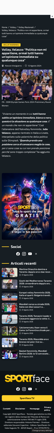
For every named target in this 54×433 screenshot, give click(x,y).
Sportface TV (27, 398)
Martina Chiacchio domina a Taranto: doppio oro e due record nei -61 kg (35, 272)
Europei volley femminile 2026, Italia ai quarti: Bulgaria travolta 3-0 (35, 295)
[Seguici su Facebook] (18, 253)
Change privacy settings (42, 430)
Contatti (6, 408)
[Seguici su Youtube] (30, 253)
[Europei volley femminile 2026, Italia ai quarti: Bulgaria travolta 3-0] (9, 295)
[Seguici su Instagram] (24, 253)
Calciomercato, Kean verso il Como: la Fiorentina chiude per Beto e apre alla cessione (34, 330)
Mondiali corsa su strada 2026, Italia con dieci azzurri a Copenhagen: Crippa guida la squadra (34, 308)
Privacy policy (47, 408)
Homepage (34, 408)
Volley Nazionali (11, 45)
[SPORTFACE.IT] (27, 378)
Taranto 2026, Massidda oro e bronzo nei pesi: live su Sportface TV (34, 342)
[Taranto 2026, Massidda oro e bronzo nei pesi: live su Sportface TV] (9, 342)
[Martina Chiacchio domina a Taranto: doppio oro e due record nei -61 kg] (9, 272)
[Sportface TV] (27, 206)
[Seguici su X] (36, 253)
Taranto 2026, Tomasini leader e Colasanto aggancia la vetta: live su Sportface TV (35, 319)
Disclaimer (20, 408)
